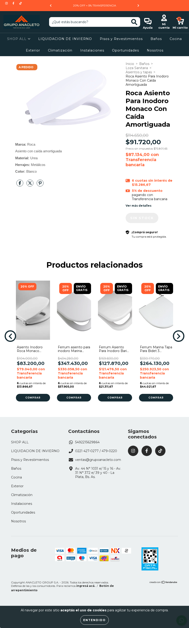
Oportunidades (125, 50)
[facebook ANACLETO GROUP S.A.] (13, 3)
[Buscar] (134, 22)
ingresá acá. (85, 586)
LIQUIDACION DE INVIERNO (65, 39)
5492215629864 (87, 442)
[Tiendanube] (163, 583)
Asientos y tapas (139, 72)
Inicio (130, 64)
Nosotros (155, 50)
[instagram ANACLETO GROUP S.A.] (6, 3)
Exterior (33, 50)
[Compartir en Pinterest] (40, 185)
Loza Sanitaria (137, 68)
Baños (156, 39)
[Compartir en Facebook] (20, 185)
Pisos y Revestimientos (121, 39)
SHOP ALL (17, 39)
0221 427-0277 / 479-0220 (96, 451)
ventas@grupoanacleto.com (98, 460)
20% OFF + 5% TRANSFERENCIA (94, 5)
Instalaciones (92, 50)
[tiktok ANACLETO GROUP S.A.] (21, 3)
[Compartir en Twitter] (30, 185)
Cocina (176, 39)
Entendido (94, 620)
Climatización (60, 50)
